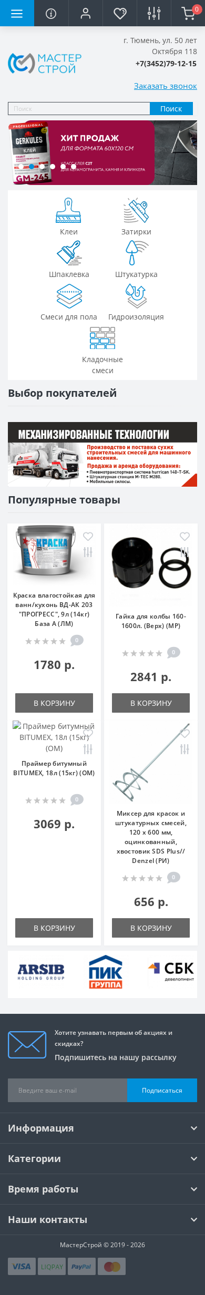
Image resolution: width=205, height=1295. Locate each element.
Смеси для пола (68, 317)
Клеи (69, 232)
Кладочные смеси (102, 364)
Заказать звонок (165, 85)
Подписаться (162, 1090)
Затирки (136, 232)
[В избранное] (88, 537)
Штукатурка (136, 274)
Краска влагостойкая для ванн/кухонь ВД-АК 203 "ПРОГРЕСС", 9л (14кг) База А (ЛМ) (54, 609)
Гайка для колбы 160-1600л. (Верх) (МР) (151, 621)
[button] (85, 13)
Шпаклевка (69, 274)
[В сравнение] (88, 553)
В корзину (54, 703)
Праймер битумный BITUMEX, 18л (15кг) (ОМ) (54, 768)
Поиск (171, 109)
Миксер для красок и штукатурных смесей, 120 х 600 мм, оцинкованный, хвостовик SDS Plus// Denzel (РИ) (151, 837)
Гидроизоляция (136, 317)
